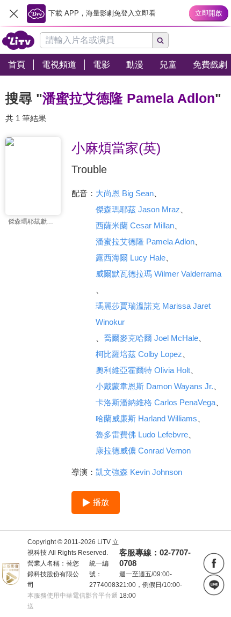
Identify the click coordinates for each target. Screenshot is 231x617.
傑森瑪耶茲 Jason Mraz (138, 209)
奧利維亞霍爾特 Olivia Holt (143, 370)
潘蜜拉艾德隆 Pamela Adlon (145, 241)
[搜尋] (161, 40)
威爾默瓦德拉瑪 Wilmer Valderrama (158, 273)
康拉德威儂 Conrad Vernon (143, 450)
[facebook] (214, 563)
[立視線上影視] (18, 40)
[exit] (13, 13)
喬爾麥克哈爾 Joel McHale (151, 338)
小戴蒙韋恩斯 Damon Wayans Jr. (154, 386)
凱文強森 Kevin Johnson (139, 472)
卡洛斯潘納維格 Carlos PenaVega (155, 402)
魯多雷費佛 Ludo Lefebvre (142, 434)
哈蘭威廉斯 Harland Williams (146, 418)
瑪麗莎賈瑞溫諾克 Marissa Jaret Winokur (153, 313)
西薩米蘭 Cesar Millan (135, 225)
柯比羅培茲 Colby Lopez (139, 354)
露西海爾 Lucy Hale (130, 257)
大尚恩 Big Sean (125, 193)
